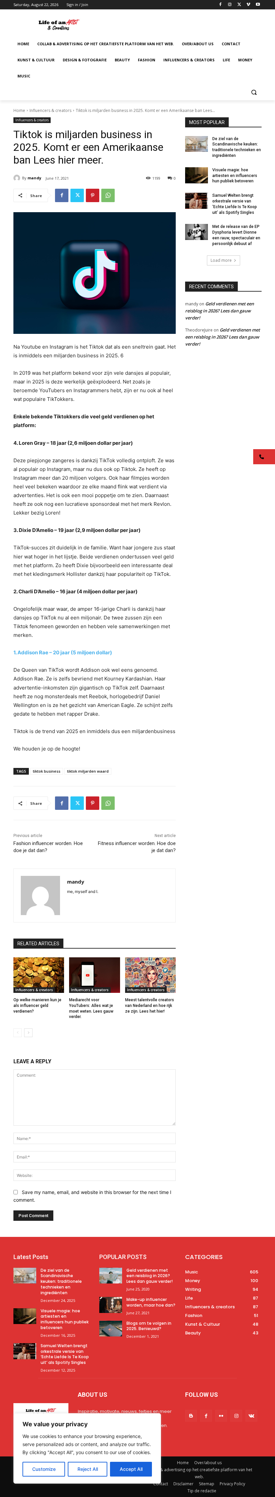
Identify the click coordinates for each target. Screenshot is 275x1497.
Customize (44, 1469)
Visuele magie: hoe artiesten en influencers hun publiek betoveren (234, 176)
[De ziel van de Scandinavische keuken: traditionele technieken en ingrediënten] (196, 144)
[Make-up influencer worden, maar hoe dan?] (110, 1305)
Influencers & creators (50, 110)
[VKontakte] (251, 1416)
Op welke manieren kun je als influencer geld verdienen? (37, 1006)
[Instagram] (230, 5)
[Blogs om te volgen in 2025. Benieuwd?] (110, 1329)
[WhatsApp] (108, 195)
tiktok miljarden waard (88, 771)
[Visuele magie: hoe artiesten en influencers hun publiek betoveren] (196, 175)
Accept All (131, 1469)
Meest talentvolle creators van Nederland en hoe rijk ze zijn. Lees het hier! (149, 1006)
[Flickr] (221, 1416)
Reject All (87, 1469)
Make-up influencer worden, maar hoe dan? (150, 1302)
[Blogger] (191, 1416)
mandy (34, 177)
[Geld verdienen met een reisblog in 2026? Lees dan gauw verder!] (110, 1276)
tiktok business (46, 771)
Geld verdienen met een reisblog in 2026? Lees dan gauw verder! (219, 311)
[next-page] (28, 1032)
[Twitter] (239, 5)
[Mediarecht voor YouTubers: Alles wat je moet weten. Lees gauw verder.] (94, 975)
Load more (221, 260)
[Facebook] (220, 5)
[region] (87, 1448)
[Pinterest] (92, 195)
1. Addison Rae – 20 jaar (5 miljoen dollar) (62, 652)
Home (19, 110)
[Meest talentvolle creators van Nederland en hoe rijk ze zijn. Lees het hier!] (150, 975)
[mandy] (17, 178)
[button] (254, 92)
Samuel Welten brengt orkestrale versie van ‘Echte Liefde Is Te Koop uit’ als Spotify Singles (65, 1354)
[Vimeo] (248, 5)
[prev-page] (17, 1032)
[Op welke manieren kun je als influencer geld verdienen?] (38, 975)
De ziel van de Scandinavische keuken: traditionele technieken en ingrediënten (61, 1281)
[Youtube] (258, 5)
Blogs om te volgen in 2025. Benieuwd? (148, 1326)
